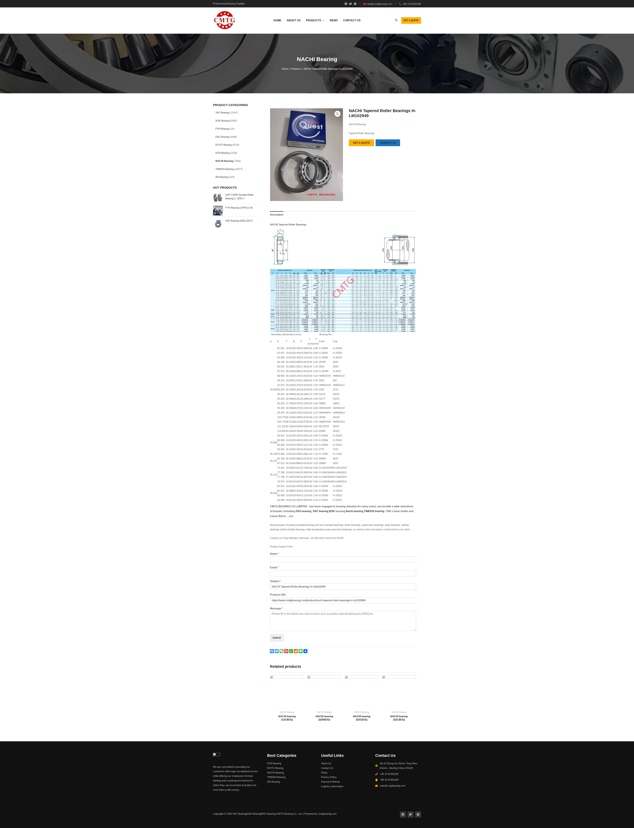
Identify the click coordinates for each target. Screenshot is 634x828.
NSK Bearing (222, 120)
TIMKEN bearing (374, 511)
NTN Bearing (222, 152)
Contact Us (327, 768)
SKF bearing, (321, 511)
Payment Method (330, 781)
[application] (322, 20)
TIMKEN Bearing (224, 169)
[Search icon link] (396, 20)
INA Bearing (221, 177)
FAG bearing (303, 511)
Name (274, 553)
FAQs (324, 772)
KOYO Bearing (223, 144)
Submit (277, 637)
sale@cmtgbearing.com (392, 785)
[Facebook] (346, 3)
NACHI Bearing (224, 161)
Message (276, 608)
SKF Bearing (222, 112)
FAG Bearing (222, 136)
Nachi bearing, (355, 511)
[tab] (276, 214)
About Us (326, 763)
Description (276, 214)
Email (274, 567)
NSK (332, 511)
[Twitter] (350, 3)
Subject (275, 581)
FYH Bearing (222, 128)
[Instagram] (355, 3)
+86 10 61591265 (389, 774)
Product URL (278, 594)
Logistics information (332, 786)
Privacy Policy (329, 777)
